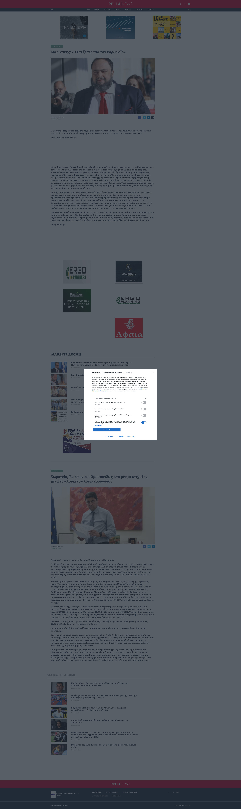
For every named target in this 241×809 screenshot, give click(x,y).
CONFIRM (106, 429)
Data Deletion (110, 436)
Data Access (120, 436)
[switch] (143, 402)
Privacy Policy (131, 436)
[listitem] (120, 398)
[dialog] (120, 404)
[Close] (153, 373)
